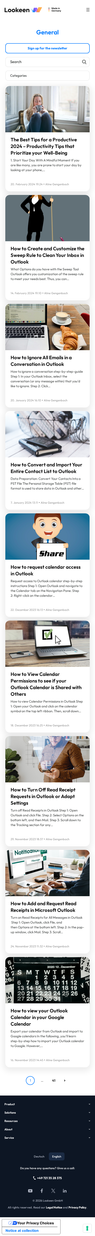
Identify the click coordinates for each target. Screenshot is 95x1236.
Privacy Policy (77, 1207)
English (56, 1156)
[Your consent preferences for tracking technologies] (87, 1228)
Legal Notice (54, 1207)
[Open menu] (88, 9)
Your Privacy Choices (35, 1223)
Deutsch (39, 1156)
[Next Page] (64, 1080)
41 (53, 1080)
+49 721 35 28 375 (49, 1178)
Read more (23, 124)
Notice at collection (22, 1230)
